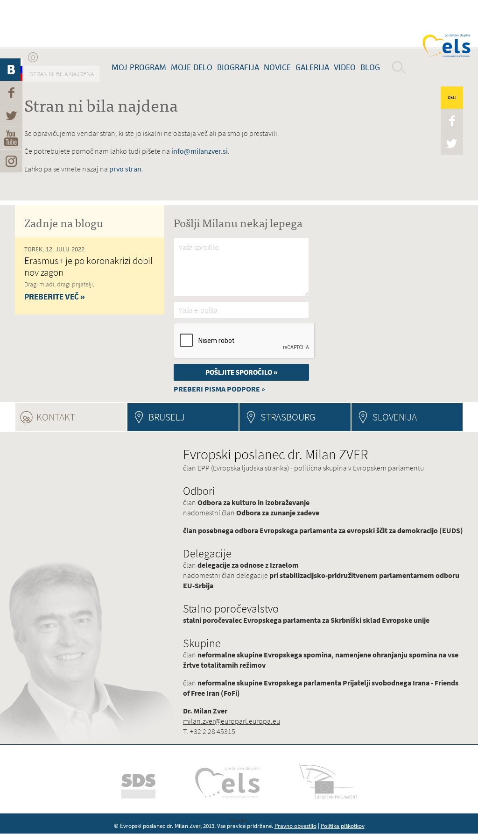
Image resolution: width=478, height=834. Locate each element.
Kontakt (81, 417)
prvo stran (125, 169)
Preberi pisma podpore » (219, 389)
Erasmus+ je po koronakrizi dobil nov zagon (88, 266)
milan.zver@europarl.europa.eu (231, 721)
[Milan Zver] (53, 23)
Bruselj (166, 417)
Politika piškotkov (343, 826)
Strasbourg (288, 417)
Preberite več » (54, 297)
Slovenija (395, 417)
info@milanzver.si (199, 151)
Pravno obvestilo (295, 826)
